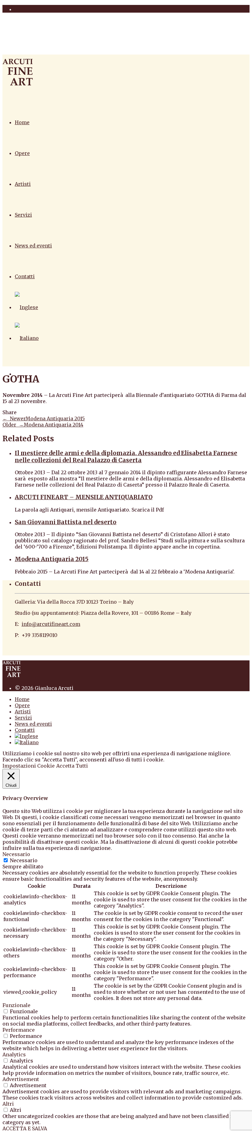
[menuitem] (26, 307)
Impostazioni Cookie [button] (28, 766)
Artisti (23, 184)
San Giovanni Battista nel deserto (65, 522)
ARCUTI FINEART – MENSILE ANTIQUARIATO (83, 497)
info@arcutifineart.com (51, 624)
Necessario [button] (16, 854)
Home (22, 122)
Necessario (23, 860)
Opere (22, 153)
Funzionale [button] (16, 1005)
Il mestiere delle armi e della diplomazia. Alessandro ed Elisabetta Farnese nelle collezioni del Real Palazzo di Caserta (126, 457)
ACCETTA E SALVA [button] (24, 1128)
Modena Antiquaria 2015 (52, 559)
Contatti (25, 276)
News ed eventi (33, 246)
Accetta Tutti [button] (72, 766)
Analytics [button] (14, 1054)
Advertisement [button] (20, 1079)
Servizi (23, 215)
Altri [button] (8, 1104)
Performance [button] (18, 1030)
